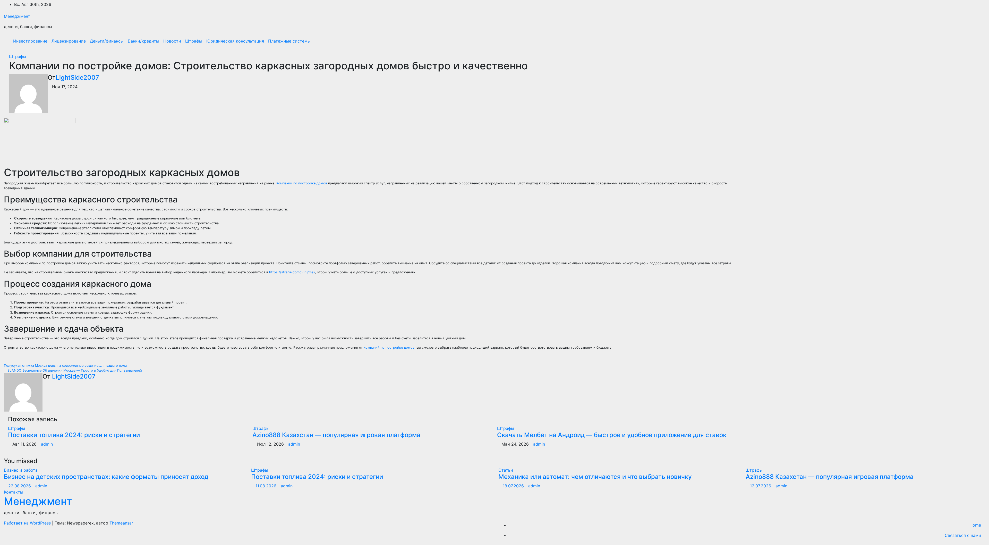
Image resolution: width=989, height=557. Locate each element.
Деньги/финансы (107, 41)
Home (975, 525)
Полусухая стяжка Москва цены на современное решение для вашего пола (66, 365)
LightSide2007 (77, 77)
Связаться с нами (963, 535)
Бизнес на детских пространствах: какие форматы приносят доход (106, 476)
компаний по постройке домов (389, 347)
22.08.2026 (20, 485)
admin (47, 444)
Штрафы (193, 41)
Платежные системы (289, 41)
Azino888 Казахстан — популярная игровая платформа (336, 435)
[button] (970, 41)
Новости (172, 41)
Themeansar (121, 523)
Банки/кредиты (143, 41)
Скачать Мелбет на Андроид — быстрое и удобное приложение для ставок (611, 435)
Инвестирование (30, 41)
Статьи (505, 470)
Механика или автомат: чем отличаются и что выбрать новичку (595, 476)
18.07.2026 (514, 485)
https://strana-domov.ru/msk (292, 272)
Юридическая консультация (235, 41)
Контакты (13, 492)
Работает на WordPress (28, 523)
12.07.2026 (761, 485)
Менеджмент (17, 16)
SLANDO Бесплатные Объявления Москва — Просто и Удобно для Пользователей (74, 370)
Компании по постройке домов (301, 183)
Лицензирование (69, 41)
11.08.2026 (266, 485)
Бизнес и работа (21, 470)
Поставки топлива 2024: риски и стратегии (74, 435)
